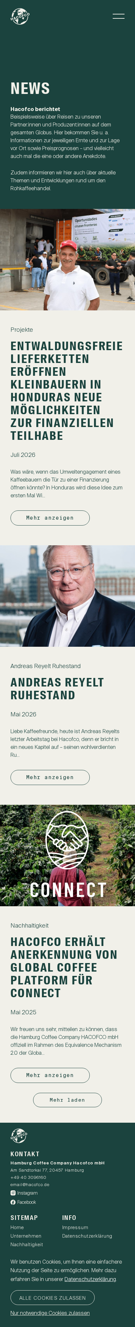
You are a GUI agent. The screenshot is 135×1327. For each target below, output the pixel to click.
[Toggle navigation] (119, 16)
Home (17, 1227)
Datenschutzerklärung (87, 1236)
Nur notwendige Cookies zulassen (50, 1313)
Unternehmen (26, 1236)
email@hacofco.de (29, 1184)
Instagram (27, 1193)
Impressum (75, 1227)
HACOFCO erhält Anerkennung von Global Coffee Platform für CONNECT (64, 968)
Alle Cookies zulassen (52, 1298)
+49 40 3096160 (28, 1177)
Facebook (26, 1202)
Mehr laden (68, 1100)
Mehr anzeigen (50, 517)
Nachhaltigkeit (26, 1245)
